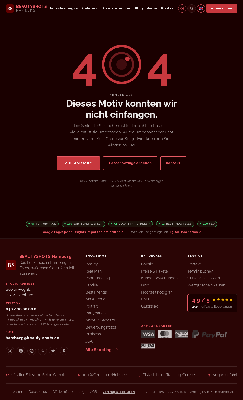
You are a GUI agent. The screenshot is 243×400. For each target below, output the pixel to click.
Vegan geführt (225, 375)
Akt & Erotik (95, 299)
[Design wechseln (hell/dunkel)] (182, 8)
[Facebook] (21, 351)
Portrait (91, 306)
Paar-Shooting (97, 278)
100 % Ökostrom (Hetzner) (105, 375)
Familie (91, 285)
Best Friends (96, 292)
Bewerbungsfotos (100, 327)
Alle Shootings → (101, 349)
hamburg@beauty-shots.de (32, 338)
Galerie (88, 8)
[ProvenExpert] (53, 351)
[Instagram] (10, 351)
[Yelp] (42, 351)
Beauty (91, 264)
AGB (93, 392)
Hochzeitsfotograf (156, 292)
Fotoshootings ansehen (130, 163)
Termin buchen (200, 271)
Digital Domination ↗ (184, 232)
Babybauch (95, 313)
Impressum (14, 392)
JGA (89, 341)
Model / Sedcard (100, 320)
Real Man (93, 271)
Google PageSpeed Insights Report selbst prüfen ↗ (83, 232)
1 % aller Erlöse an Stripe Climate (38, 375)
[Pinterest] (31, 351)
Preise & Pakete (154, 271)
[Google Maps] (64, 351)
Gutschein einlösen (203, 278)
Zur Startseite (78, 163)
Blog (139, 8)
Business (93, 334)
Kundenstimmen (116, 8)
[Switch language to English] (201, 8)
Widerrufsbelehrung (68, 392)
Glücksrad (150, 306)
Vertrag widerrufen (119, 392)
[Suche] (191, 8)
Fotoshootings (62, 8)
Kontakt (168, 8)
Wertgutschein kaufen (206, 285)
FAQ (145, 299)
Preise (152, 8)
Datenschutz (38, 392)
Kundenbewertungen (159, 278)
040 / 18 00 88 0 (21, 309)
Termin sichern (222, 8)
